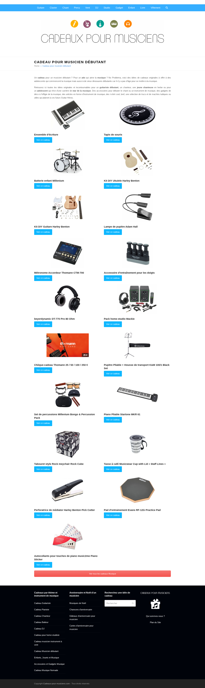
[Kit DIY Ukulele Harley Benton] (137, 160)
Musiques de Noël (77, 603)
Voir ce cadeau (43, 140)
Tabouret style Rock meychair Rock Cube (59, 464)
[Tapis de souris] (137, 114)
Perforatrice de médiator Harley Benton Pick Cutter (64, 510)
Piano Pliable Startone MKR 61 (122, 414)
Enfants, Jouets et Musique (46, 657)
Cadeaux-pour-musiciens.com (56, 683)
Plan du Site (155, 622)
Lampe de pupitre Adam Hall (121, 226)
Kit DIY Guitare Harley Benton (52, 226)
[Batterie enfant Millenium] (67, 160)
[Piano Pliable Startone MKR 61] (137, 394)
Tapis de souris (113, 134)
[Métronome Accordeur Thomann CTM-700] (67, 253)
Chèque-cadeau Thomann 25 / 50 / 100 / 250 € (61, 365)
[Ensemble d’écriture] (67, 114)
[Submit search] (133, 603)
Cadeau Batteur (41, 622)
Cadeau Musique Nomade (46, 670)
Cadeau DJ (39, 628)
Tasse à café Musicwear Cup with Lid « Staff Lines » (135, 464)
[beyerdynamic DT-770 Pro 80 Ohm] (67, 299)
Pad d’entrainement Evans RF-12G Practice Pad (132, 510)
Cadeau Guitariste (42, 603)
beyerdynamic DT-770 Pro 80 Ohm (54, 318)
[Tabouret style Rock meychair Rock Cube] (67, 444)
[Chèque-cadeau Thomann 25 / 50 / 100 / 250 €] (67, 345)
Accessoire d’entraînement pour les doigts (129, 272)
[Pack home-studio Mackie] (137, 299)
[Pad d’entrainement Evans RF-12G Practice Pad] (137, 490)
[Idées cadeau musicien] (155, 593)
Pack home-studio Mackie (119, 318)
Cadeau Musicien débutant (46, 651)
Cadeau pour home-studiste (46, 635)
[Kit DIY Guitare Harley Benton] (67, 207)
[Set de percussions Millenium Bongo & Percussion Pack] (67, 394)
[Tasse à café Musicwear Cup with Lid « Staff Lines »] (137, 444)
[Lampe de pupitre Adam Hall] (137, 207)
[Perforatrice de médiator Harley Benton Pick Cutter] (67, 490)
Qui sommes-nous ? (155, 616)
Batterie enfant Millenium (49, 180)
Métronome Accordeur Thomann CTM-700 (59, 272)
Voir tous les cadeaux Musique (102, 574)
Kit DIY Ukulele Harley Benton (121, 180)
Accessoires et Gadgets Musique (49, 664)
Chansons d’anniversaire (80, 609)
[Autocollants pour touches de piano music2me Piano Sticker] (67, 536)
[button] (166, 7)
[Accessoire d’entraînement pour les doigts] (137, 253)
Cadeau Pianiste (41, 609)
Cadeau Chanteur (42, 616)
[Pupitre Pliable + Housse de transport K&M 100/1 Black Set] (137, 345)
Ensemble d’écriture (46, 134)
